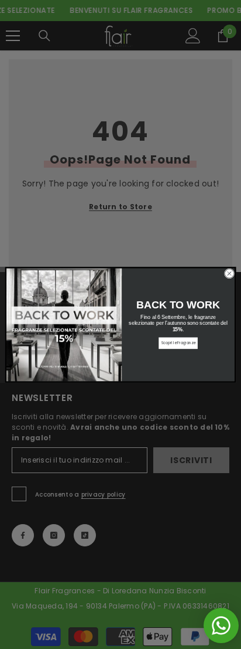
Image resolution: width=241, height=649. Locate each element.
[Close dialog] (229, 273)
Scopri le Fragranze (178, 342)
